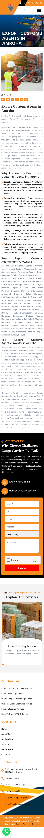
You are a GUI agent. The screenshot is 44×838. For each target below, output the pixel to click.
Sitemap (5, 744)
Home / (5, 48)
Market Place (7, 749)
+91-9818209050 (13, 791)
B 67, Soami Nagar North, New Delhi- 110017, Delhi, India (21, 770)
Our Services (7, 739)
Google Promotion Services (27, 824)
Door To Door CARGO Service (14, 714)
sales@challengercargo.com (18, 804)
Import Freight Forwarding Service (16, 699)
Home (4, 729)
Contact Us (6, 754)
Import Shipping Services (12, 693)
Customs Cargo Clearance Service (16, 704)
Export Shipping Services (12, 709)
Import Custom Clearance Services (17, 688)
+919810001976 (12, 778)
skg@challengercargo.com (17, 797)
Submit (22, 568)
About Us (5, 734)
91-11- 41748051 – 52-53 (16, 784)
